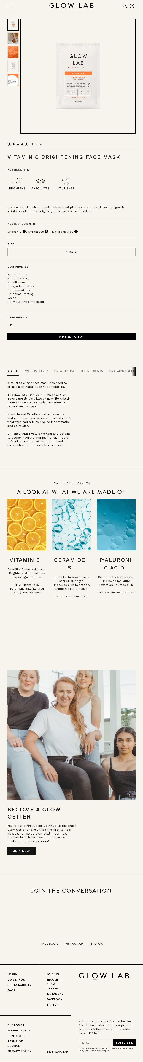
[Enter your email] (124, 1042)
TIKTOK (96, 943)
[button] (71, 336)
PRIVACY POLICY (19, 1051)
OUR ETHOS (16, 979)
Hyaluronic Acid (62, 231)
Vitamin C (14, 231)
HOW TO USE (64, 371)
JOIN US (53, 974)
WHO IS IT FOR (36, 371)
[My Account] (132, 6)
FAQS (11, 990)
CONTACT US (17, 1036)
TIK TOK (53, 1004)
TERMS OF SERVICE (15, 1043)
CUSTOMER (15, 1025)
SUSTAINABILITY (19, 985)
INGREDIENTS (92, 371)
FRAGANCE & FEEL (124, 371)
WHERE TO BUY (18, 1030)
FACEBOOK (49, 943)
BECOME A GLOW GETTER (54, 984)
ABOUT (13, 371)
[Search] (124, 6)
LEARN (12, 974)
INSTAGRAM (74, 943)
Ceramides (36, 231)
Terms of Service (96, 1051)
